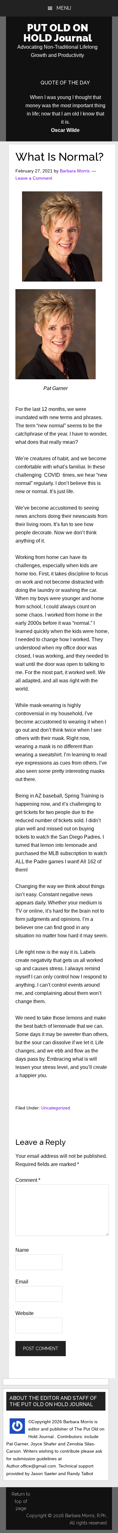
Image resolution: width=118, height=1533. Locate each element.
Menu (63, 8)
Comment (27, 1180)
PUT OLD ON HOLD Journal (57, 33)
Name (22, 1250)
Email (21, 1281)
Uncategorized (55, 1107)
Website (24, 1313)
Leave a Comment (33, 178)
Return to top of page (21, 1501)
